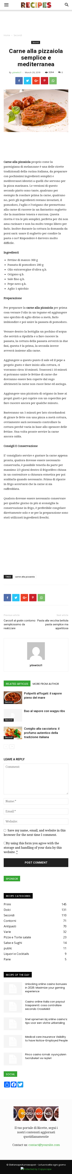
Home (7, 35)
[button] (67, 5)
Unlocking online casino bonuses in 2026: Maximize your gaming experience (46, 987)
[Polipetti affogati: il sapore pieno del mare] (13, 697)
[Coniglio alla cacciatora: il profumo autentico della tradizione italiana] (13, 733)
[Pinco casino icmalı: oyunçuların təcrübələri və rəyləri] (13, 1059)
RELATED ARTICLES (17, 684)
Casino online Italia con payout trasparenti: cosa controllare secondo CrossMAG (45, 1005)
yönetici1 (16, 72)
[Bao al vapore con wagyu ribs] (13, 715)
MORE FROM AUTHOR (46, 684)
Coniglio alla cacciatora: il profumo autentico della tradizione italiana (41, 733)
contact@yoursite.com (44, 1145)
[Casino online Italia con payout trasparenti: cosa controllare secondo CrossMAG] (13, 1006)
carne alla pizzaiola (25, 576)
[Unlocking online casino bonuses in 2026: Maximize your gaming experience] (13, 988)
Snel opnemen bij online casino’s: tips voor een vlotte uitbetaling (46, 1021)
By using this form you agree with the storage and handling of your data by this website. (33, 848)
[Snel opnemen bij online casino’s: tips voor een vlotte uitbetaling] (13, 1023)
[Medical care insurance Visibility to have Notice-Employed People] (13, 1041)
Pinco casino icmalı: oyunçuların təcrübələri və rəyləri (45, 1056)
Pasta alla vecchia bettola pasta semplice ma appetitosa (52, 624)
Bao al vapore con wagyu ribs (44, 711)
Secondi (18, 35)
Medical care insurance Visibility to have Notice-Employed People (46, 1038)
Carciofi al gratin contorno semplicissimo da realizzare (19, 624)
